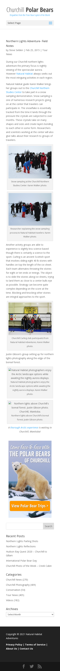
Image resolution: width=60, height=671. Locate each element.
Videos (9, 600)
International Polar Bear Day (21, 560)
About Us (11, 648)
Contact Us (26, 648)
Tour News (12, 595)
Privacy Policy (14, 644)
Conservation (13, 589)
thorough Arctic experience (24, 427)
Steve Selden (16, 50)
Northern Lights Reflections (21, 546)
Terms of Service (35, 644)
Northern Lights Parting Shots (22, 541)
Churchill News (14, 579)
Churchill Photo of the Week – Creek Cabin (29, 565)
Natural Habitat (25, 73)
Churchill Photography (18, 584)
